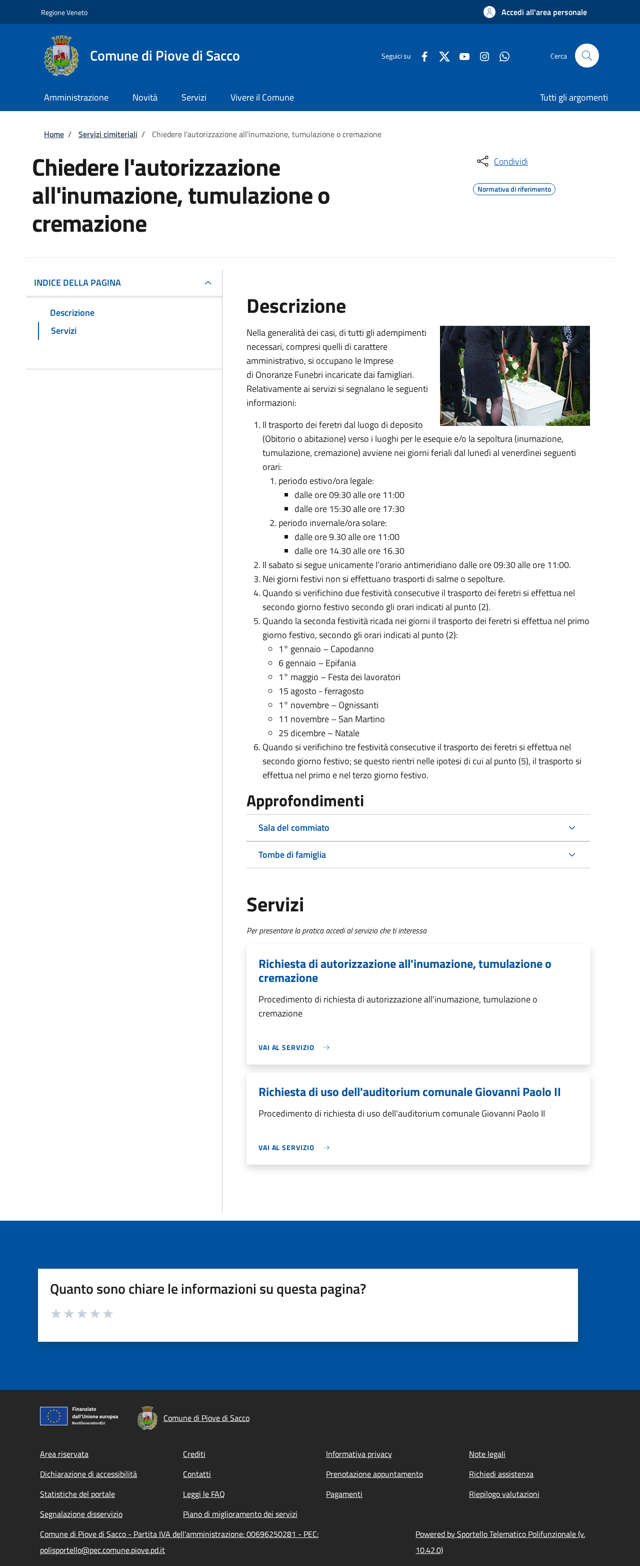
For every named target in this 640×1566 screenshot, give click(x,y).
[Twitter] (440, 55)
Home (54, 134)
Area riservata (64, 1454)
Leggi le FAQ (204, 1494)
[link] (296, 1047)
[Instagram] (480, 55)
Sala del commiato (294, 827)
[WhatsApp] (500, 55)
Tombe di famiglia (292, 854)
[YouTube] (460, 55)
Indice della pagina (77, 282)
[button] (535, 12)
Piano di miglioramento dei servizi (240, 1514)
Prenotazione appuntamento (374, 1474)
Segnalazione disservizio (81, 1514)
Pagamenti (344, 1494)
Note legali (487, 1454)
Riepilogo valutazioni (504, 1494)
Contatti (197, 1474)
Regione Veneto (64, 12)
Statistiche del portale (77, 1494)
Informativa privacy (359, 1454)
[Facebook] (420, 55)
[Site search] (587, 56)
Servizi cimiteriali (108, 134)
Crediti (194, 1454)
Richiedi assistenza (501, 1474)
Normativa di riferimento (514, 188)
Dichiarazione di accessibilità (88, 1474)
